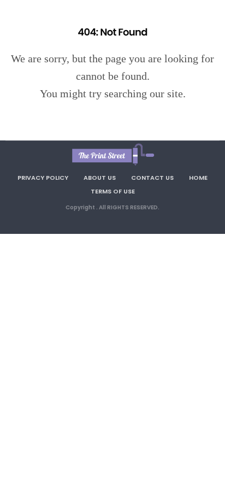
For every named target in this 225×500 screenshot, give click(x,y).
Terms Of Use (113, 191)
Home (198, 177)
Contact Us (152, 177)
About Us (100, 177)
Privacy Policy (42, 177)
